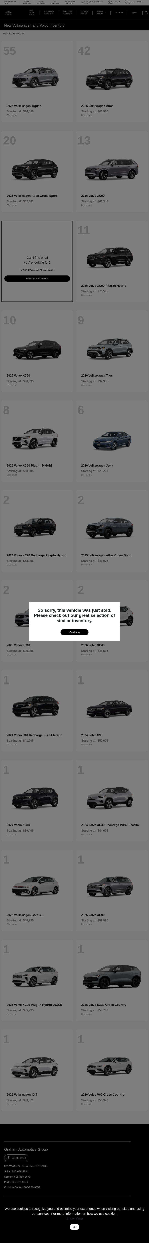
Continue (74, 632)
